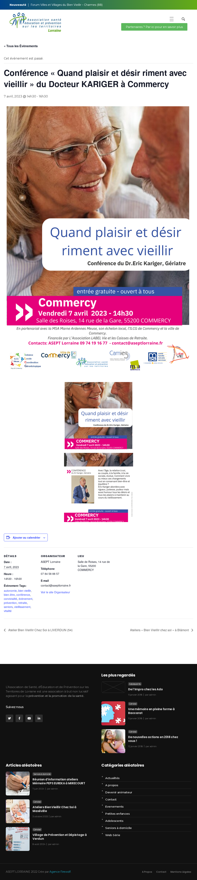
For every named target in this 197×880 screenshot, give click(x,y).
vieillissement (22, 607)
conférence (23, 595)
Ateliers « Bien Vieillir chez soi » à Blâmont (159, 630)
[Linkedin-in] (39, 718)
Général (132, 703)
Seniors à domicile (42, 774)
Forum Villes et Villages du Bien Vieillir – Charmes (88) (67, 5)
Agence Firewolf (60, 871)
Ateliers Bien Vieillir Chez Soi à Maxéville (54, 809)
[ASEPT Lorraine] (35, 22)
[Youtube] (29, 718)
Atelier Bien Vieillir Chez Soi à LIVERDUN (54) (40, 630)
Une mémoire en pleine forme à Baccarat (151, 711)
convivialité (10, 599)
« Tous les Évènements (21, 46)
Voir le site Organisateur (55, 592)
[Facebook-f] (19, 718)
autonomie (10, 591)
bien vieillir (24, 591)
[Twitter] (9, 718)
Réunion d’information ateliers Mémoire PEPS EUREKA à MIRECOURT (59, 781)
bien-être (9, 595)
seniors (8, 607)
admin (152, 694)
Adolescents (135, 684)
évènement (25, 599)
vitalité (8, 611)
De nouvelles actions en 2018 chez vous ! (153, 739)
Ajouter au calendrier (26, 537)
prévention (10, 603)
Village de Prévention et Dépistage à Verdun (60, 837)
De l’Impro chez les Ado (145, 689)
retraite (22, 603)
